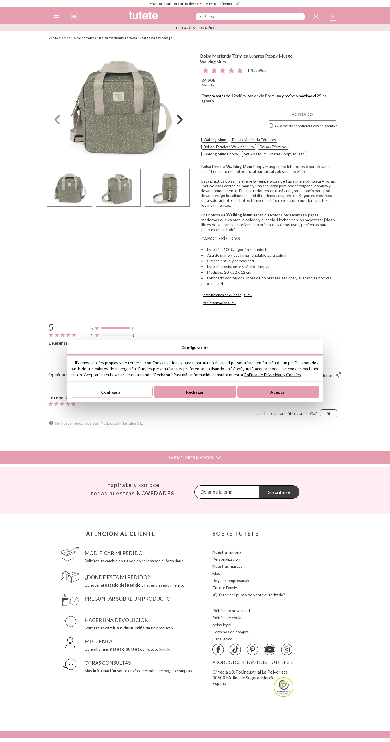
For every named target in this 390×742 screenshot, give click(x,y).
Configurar (111, 391)
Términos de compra (230, 632)
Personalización (226, 559)
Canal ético (222, 639)
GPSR (248, 295)
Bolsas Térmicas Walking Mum (229, 147)
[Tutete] (156, 17)
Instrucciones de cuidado (222, 295)
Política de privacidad (231, 610)
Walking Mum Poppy (221, 154)
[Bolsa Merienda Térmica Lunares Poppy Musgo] (118, 106)
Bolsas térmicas (83, 38)
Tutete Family (224, 587)
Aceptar (278, 391)
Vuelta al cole (58, 38)
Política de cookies (229, 617)
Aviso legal (221, 625)
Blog (216, 573)
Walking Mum (213, 61)
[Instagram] (286, 649)
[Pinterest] (252, 649)
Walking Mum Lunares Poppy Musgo (274, 154)
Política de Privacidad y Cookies (272, 374)
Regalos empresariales (232, 580)
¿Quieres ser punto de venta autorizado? (248, 595)
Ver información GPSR (219, 303)
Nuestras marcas (227, 566)
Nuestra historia (226, 552)
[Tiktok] (235, 649)
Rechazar (195, 391)
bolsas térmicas (273, 147)
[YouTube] (269, 649)
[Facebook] (218, 649)
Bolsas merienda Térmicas (254, 139)
